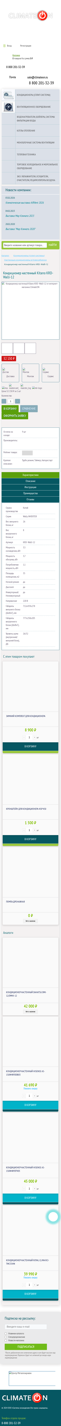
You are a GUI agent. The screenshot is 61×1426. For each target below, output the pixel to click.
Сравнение (29, 409)
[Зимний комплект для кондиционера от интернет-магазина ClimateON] (30, 686)
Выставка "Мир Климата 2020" (20, 229)
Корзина (16, 55)
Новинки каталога (16, 1333)
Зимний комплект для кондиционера (25, 716)
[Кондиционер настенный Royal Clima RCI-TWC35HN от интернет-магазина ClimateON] (30, 1230)
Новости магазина (16, 1340)
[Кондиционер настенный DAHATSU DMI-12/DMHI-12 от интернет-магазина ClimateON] (30, 963)
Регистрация (25, 45)
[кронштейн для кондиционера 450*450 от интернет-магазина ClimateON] (30, 779)
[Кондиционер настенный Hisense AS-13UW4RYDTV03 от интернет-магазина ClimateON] (30, 1138)
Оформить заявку (15, 416)
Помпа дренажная (15, 901)
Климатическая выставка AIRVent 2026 (24, 202)
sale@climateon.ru (37, 77)
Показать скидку (30, 1088)
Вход (9, 45)
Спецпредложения (16, 1337)
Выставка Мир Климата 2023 (19, 216)
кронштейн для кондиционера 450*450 (26, 809)
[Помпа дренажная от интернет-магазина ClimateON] (30, 872)
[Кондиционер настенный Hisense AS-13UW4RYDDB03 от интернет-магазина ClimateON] (30, 1041)
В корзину (10, 409)
